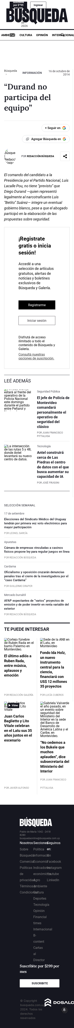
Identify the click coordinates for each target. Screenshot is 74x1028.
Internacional (42, 929)
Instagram (54, 868)
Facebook (54, 862)
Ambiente (8, 35)
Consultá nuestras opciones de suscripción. (36, 356)
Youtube (53, 874)
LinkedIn (53, 880)
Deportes (39, 898)
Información (32, 72)
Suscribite (40, 983)
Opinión (42, 35)
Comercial (27, 862)
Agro (36, 880)
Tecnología (41, 905)
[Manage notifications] (64, 1009)
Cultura (26, 35)
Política (38, 849)
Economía (40, 862)
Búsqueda (10, 70)
